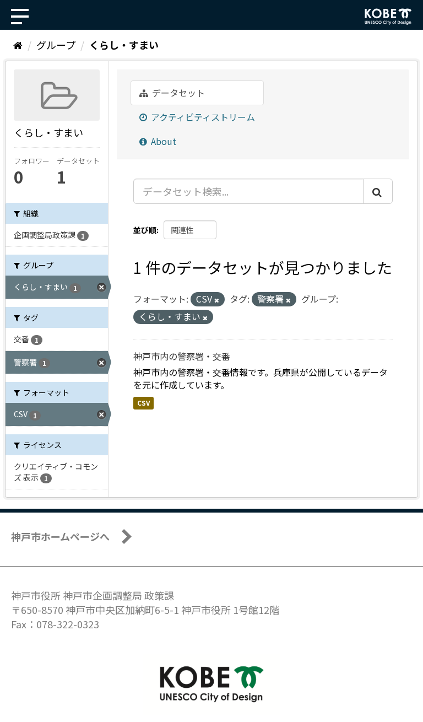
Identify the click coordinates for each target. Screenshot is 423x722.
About (162, 141)
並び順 (144, 229)
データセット (177, 92)
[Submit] (378, 191)
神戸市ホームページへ (60, 536)
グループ (55, 44)
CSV (143, 402)
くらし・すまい (124, 44)
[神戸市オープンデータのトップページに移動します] (388, 16)
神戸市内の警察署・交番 (181, 356)
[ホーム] (18, 44)
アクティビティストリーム (202, 116)
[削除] (216, 299)
